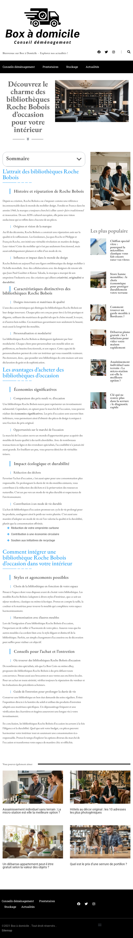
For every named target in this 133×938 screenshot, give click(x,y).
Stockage (72, 67)
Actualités (92, 67)
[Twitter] (106, 52)
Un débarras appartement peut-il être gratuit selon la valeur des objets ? (28, 865)
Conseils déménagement (19, 67)
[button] (79, 159)
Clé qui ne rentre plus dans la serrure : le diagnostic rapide (119, 401)
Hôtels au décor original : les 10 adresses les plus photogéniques (98, 811)
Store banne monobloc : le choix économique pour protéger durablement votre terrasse (119, 283)
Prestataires (50, 67)
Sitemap (7, 930)
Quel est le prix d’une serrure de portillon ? (98, 864)
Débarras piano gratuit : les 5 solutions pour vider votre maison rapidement (120, 339)
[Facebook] (99, 52)
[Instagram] (113, 52)
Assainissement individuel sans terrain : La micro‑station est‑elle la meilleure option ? (120, 371)
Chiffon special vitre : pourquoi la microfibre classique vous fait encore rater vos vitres (120, 250)
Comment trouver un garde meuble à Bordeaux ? (120, 311)
